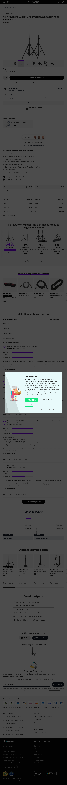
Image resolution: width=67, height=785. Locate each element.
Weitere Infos (29, 405)
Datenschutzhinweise (54, 410)
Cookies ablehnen (46, 399)
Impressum (44, 410)
